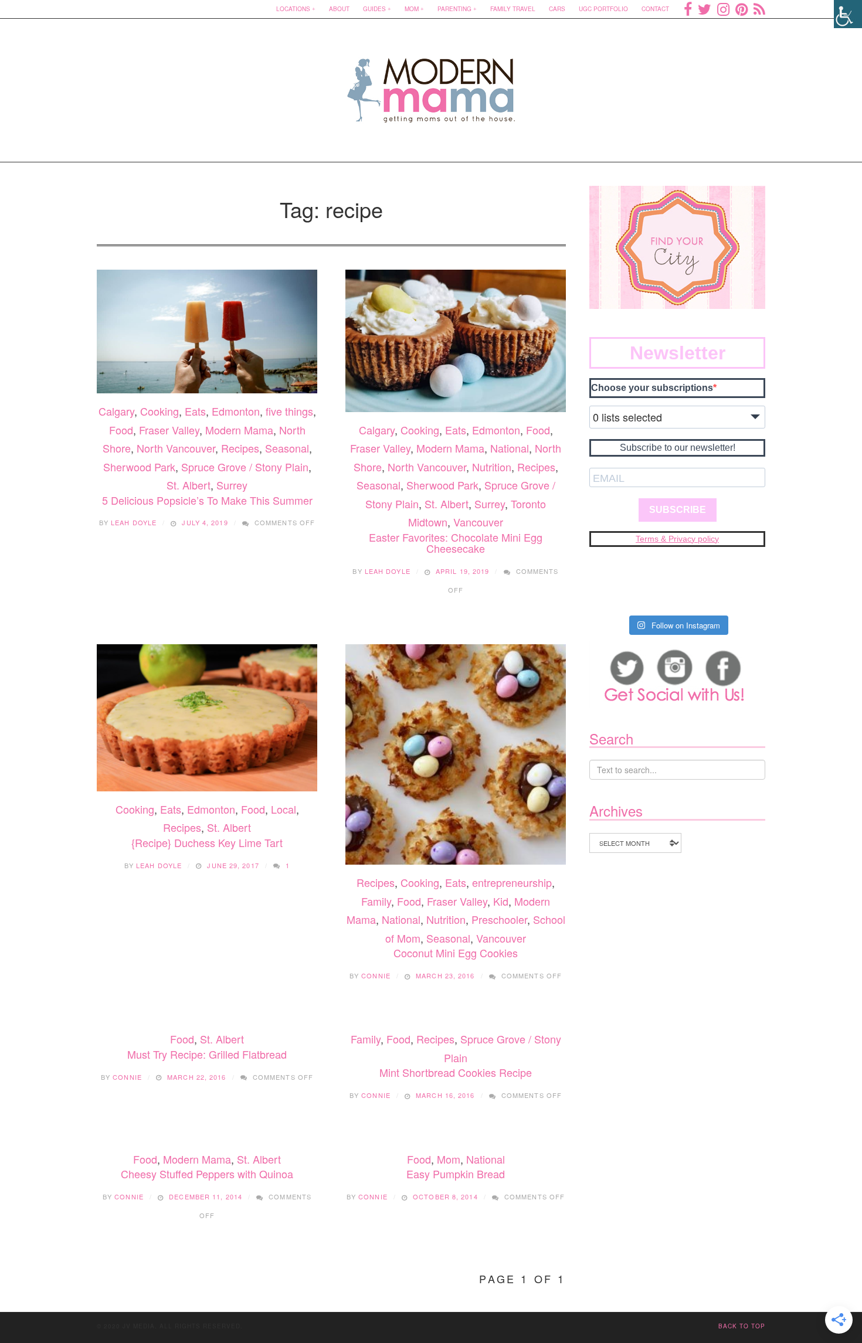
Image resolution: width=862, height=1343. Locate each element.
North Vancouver (176, 447)
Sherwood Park (139, 466)
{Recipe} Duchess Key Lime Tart (207, 842)
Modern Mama (239, 429)
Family (376, 901)
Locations (293, 9)
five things (289, 411)
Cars (557, 9)
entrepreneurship (512, 882)
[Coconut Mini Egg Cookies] (455, 754)
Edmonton (236, 411)
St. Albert (189, 484)
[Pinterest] (741, 9)
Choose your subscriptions (652, 388)
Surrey (231, 484)
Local (283, 809)
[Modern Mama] (431, 83)
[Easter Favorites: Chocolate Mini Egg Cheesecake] (455, 341)
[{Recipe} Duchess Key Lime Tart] (207, 717)
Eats (195, 411)
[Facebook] (688, 9)
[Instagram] (723, 9)
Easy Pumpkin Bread (455, 1173)
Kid (500, 901)
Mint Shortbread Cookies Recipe (455, 1072)
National (509, 447)
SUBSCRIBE (677, 510)
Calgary (116, 411)
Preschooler (499, 919)
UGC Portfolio (603, 9)
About (339, 9)
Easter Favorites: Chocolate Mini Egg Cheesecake (455, 542)
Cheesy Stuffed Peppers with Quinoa (207, 1173)
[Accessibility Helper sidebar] (848, 14)
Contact (655, 9)
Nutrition (491, 466)
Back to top (741, 1326)
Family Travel (512, 9)
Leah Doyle (134, 522)
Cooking (159, 411)
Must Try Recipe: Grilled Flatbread (207, 1054)
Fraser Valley (169, 429)
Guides (374, 9)
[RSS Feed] (759, 9)
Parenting (454, 9)
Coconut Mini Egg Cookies (455, 952)
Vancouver (478, 521)
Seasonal (287, 447)
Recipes (240, 447)
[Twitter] (704, 9)
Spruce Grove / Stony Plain (244, 466)
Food (121, 429)
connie (376, 975)
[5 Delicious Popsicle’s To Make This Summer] (207, 332)
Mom (412, 9)
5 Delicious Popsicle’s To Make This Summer (207, 500)
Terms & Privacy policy (677, 538)
